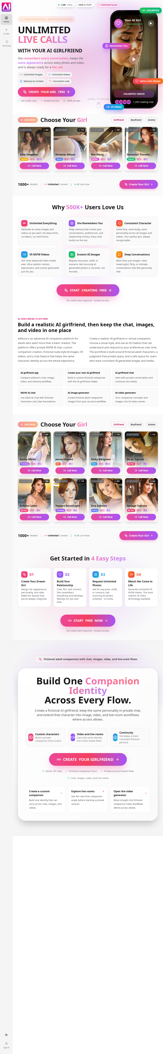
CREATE (88, 759)
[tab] (119, 120)
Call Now (36, 165)
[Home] (6, 7)
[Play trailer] (151, 23)
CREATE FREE (47, 92)
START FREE (88, 290)
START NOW (88, 620)
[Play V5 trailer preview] (134, 59)
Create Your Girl (139, 184)
